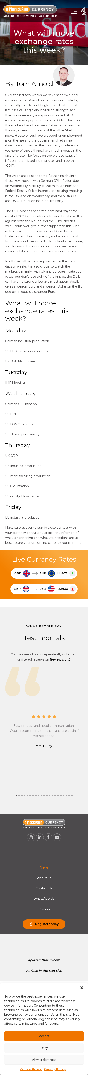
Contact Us (44, 888)
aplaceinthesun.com (44, 960)
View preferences (44, 1059)
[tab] (16, 795)
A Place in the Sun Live (44, 971)
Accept (44, 1036)
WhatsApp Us (44, 899)
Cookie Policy (31, 1069)
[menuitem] (44, 867)
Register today (47, 924)
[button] (81, 988)
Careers (44, 909)
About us (44, 878)
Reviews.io (58, 659)
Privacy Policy (55, 1069)
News (44, 867)
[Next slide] (44, 660)
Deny (44, 1048)
